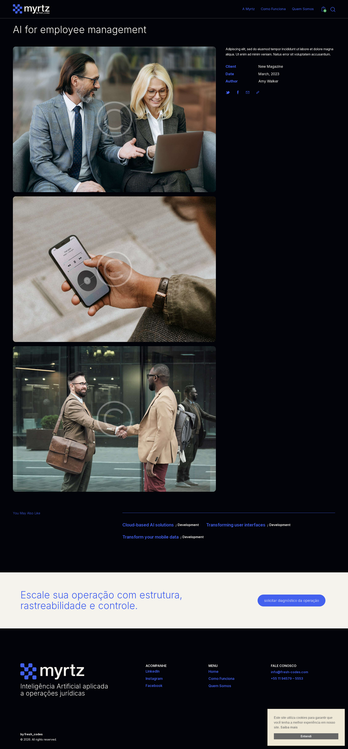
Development (188, 524)
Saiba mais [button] (289, 727)
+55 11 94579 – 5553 (287, 678)
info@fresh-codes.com (289, 672)
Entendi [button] (306, 736)
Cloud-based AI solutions (148, 525)
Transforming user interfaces (235, 525)
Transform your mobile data (150, 537)
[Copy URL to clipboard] (257, 92)
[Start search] (333, 10)
